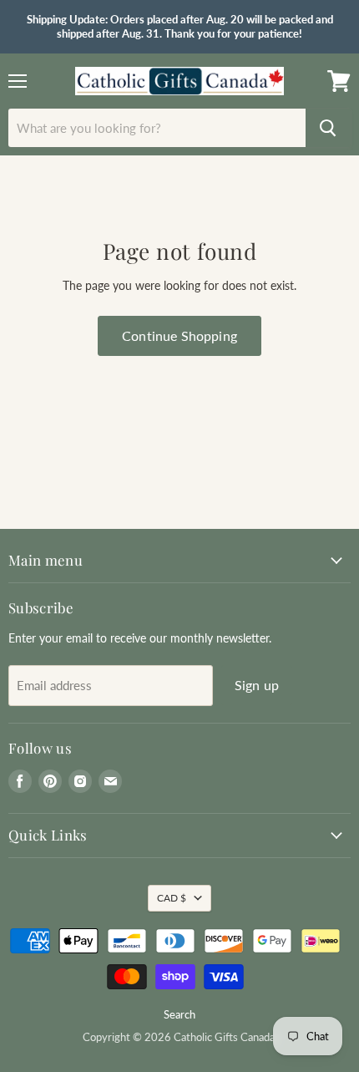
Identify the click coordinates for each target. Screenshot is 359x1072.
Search (179, 1014)
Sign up (257, 685)
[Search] (328, 128)
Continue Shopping (179, 335)
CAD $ (171, 898)
